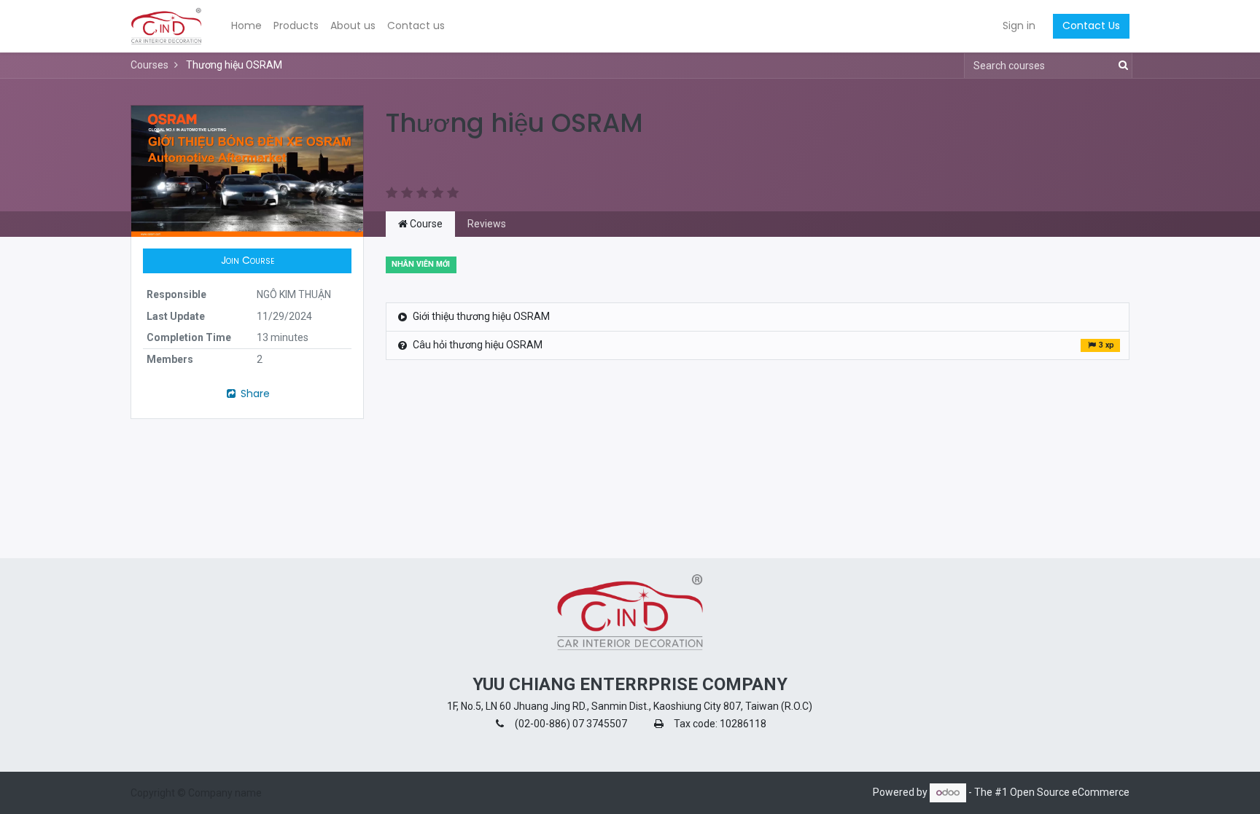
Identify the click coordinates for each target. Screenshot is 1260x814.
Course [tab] (425, 224)
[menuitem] (246, 26)
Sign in (1019, 25)
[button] (247, 260)
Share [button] (254, 393)
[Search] (1120, 65)
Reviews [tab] (486, 224)
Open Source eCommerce (1069, 792)
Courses (149, 65)
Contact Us (1091, 25)
